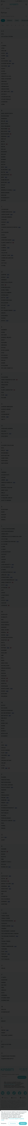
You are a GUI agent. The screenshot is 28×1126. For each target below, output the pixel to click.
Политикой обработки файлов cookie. (12, 1119)
